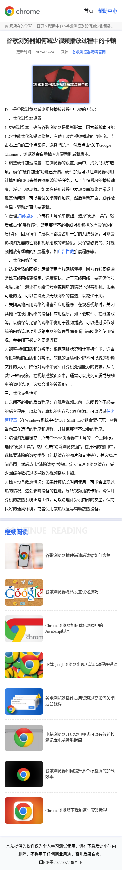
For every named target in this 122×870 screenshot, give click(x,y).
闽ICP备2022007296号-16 (61, 862)
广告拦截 (66, 251)
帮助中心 (107, 11)
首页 (89, 11)
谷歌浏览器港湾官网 (89, 52)
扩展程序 (25, 216)
